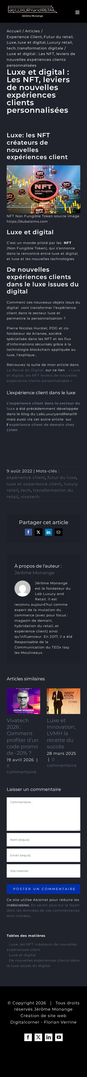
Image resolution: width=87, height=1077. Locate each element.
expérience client (26, 477)
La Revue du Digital (25, 370)
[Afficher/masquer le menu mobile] (77, 12)
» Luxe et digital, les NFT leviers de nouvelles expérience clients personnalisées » (43, 375)
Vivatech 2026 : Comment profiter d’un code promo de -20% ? (23, 736)
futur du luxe (62, 477)
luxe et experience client (34, 484)
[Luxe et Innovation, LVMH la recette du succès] (63, 701)
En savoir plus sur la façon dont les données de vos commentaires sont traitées (43, 910)
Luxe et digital (22, 955)
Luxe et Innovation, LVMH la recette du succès (61, 733)
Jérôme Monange (34, 572)
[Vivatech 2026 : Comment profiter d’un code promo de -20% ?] (23, 701)
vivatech (30, 496)
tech (26, 490)
